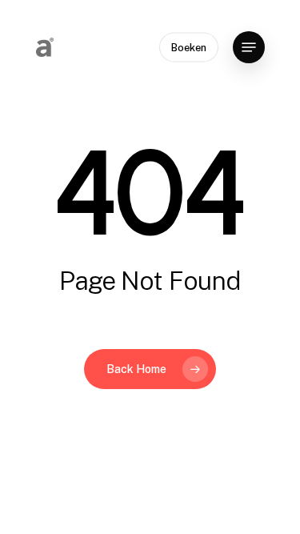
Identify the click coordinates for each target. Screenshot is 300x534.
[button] (249, 47)
